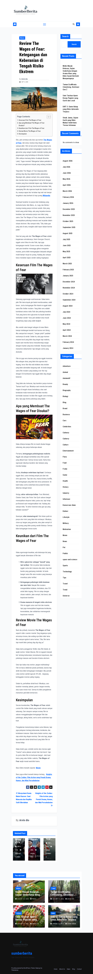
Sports (65, 565)
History (65, 487)
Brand (65, 408)
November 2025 (69, 215)
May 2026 (66, 179)
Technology (67, 571)
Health (65, 481)
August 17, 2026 (58, 899)
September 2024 (69, 300)
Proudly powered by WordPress (20, 968)
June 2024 (67, 318)
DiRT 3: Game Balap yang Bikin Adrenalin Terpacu (71, 109)
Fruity (65, 469)
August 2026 (67, 161)
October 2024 (68, 294)
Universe (66, 596)
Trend (65, 590)
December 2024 (69, 282)
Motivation (67, 529)
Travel (65, 584)
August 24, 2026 (23, 899)
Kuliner (65, 511)
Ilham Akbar (71, 924)
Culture (65, 445)
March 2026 (67, 191)
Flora (65, 457)
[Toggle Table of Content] (47, 117)
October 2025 (68, 221)
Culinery (66, 439)
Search (65, 36)
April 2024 (67, 330)
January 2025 (68, 276)
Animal (65, 372)
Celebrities (67, 427)
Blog (64, 402)
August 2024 (67, 306)
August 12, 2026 (58, 924)
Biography (67, 390)
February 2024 (68, 342)
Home (55, 969)
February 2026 (68, 197)
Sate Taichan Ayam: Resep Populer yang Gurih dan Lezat (70, 98)
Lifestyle (66, 517)
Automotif (66, 378)
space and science (70, 559)
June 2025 (67, 245)
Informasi (66, 499)
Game (65, 475)
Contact (79, 969)
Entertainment (68, 451)
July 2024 (66, 312)
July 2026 (66, 167)
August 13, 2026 (23, 924)
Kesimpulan (23, 134)
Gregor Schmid (18, 855)
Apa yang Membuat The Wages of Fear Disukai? (31, 124)
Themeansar (14, 970)
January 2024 (68, 348)
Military (66, 523)
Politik (65, 553)
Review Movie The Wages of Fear (30, 131)
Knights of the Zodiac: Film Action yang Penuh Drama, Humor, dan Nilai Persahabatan (44, 798)
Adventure (67, 366)
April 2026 (67, 185)
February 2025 (68, 270)
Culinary (66, 433)
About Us (62, 969)
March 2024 (67, 336)
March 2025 (67, 264)
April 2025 (67, 257)
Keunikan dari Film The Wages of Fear (31, 128)
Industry (66, 493)
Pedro (34, 899)
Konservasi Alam (69, 505)
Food (64, 463)
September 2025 (69, 227)
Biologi (65, 396)
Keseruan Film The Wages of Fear (30, 120)
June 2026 (67, 173)
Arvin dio (24, 79)
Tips (64, 578)
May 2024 (66, 324)
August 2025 (67, 233)
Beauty (65, 384)
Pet (64, 547)
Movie (22, 38)
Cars (64, 420)
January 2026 (68, 203)
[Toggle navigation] (44, 24)
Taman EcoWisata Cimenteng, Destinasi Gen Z (71, 87)
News (65, 541)
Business (66, 414)
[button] (74, 24)
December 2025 (69, 209)
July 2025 (66, 239)
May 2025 (66, 251)
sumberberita (21, 953)
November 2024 (69, 288)
